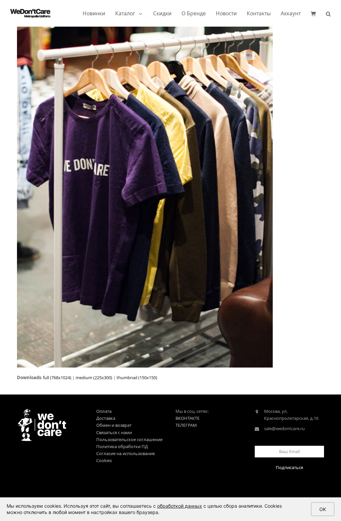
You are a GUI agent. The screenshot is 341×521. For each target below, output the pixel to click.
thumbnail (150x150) (137, 378)
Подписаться (289, 467)
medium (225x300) (94, 378)
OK (322, 509)
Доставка (105, 418)
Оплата (104, 411)
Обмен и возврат (114, 425)
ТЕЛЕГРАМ (186, 425)
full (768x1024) (57, 378)
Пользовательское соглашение (129, 439)
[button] (313, 13)
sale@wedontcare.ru (284, 428)
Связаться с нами (114, 432)
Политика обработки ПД (122, 446)
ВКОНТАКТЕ (187, 418)
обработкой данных (179, 506)
